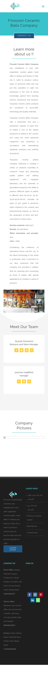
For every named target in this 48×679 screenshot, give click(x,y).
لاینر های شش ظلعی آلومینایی (35, 497)
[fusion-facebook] (16, 350)
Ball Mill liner (32, 526)
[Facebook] (29, 595)
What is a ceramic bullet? (34, 518)
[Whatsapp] (38, 600)
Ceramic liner (32, 533)
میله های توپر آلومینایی (32, 507)
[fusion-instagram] (27, 350)
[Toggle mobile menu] (43, 6)
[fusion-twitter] (22, 350)
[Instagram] (35, 595)
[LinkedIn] (32, 600)
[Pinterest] (41, 595)
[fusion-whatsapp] (32, 350)
